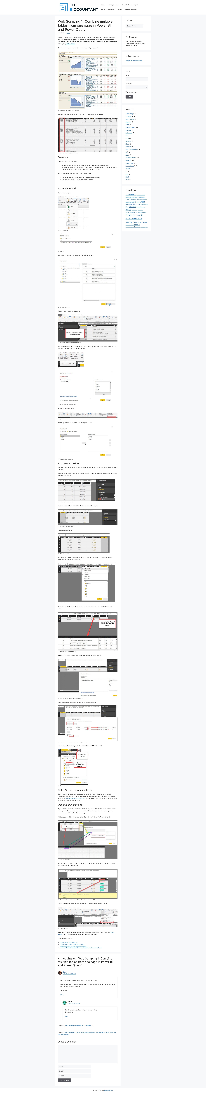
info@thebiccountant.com (134, 60)
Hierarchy (142, 206)
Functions (138, 206)
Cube (127, 125)
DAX (127, 136)
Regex (145, 222)
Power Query (73, 942)
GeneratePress (108, 1090)
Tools (127, 179)
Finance (128, 141)
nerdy (127, 155)
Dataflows (129, 133)
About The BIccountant (107, 9)
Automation (128, 197)
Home (103, 5)
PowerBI (139, 215)
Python (128, 168)
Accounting (129, 114)
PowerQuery (138, 222)
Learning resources (113, 5)
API (144, 195)
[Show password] (146, 87)
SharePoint (128, 225)
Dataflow (128, 130)
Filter (130, 204)
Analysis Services (138, 195)
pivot (135, 212)
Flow (127, 144)
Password (129, 83)
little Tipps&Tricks (131, 149)
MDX (133, 210)
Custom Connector (137, 199)
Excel (61, 942)
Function (128, 146)
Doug (64, 972)
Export (127, 204)
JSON (127, 210)
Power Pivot (129, 163)
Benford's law (134, 197)
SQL (127, 174)
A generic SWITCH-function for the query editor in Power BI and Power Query (81, 947)
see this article (70, 44)
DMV (138, 202)
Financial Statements (143, 204)
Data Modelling (130, 127)
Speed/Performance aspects (130, 5)
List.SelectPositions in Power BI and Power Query (73, 946)
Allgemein (129, 116)
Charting (128, 122)
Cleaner (127, 199)
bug (139, 197)
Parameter (140, 210)
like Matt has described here (75, 798)
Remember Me (132, 92)
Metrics (135, 210)
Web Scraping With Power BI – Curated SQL (79, 1025)
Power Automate (131, 157)
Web (139, 227)
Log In (129, 96)
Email (127, 75)
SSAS (127, 177)
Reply (61, 994)
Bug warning (130, 119)
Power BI (67, 942)
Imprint (119, 9)
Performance (130, 212)
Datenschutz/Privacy (130, 9)
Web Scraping (80, 944)
